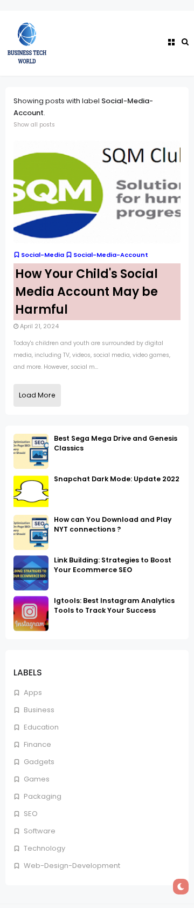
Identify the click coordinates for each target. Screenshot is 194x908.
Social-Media (42, 254)
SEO (30, 813)
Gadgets (38, 762)
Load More (37, 395)
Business (38, 710)
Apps (32, 692)
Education (40, 727)
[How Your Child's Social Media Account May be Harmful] (97, 192)
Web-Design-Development (71, 865)
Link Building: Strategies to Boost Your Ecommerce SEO (112, 564)
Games (36, 779)
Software (39, 831)
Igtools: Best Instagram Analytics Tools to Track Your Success (114, 605)
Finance (36, 744)
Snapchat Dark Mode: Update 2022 (116, 478)
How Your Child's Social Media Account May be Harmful (86, 292)
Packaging (41, 796)
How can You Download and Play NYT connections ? (112, 524)
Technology (43, 848)
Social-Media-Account (110, 254)
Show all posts (34, 125)
